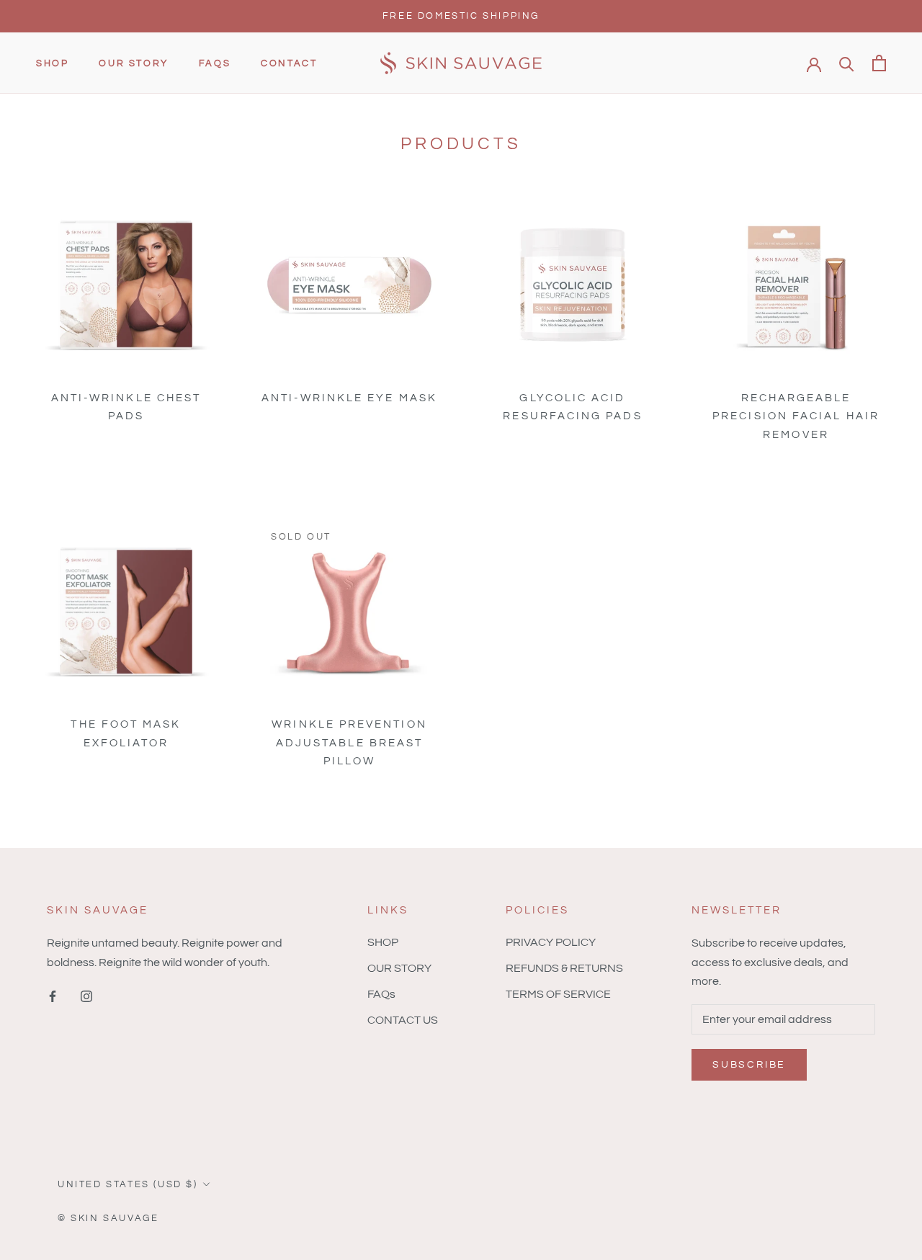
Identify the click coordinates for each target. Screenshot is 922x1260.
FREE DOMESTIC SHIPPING (461, 16)
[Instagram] (86, 995)
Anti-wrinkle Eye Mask (349, 397)
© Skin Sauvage (108, 1218)
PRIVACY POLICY (551, 942)
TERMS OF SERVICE (558, 994)
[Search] (846, 63)
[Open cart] (879, 63)
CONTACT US (402, 1020)
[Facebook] (52, 995)
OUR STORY (133, 64)
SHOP (52, 64)
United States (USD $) (128, 1184)
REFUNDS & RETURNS (564, 968)
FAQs (214, 64)
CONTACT (289, 64)
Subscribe (749, 1065)
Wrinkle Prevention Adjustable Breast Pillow (349, 742)
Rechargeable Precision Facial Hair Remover (796, 416)
